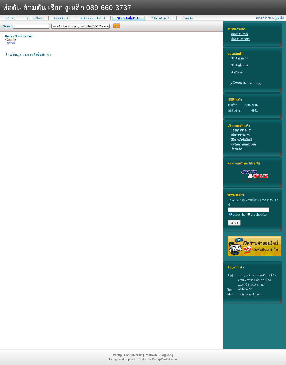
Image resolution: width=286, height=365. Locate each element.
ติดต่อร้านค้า (62, 18)
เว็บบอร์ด (187, 18)
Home (9, 36)
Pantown (151, 355)
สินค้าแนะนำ (239, 58)
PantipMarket (133, 355)
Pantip (117, 355)
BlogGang (166, 355)
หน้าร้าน (11, 18)
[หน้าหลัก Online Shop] (245, 83)
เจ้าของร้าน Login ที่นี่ (270, 18)
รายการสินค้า (35, 18)
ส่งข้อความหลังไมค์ (92, 18)
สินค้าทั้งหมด (239, 65)
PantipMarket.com (164, 359)
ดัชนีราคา (237, 72)
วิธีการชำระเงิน (161, 18)
